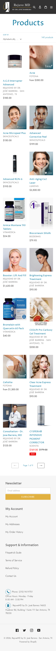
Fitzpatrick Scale (13, 552)
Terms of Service (13, 560)
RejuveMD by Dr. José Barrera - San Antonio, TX (32, 638)
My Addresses (12, 524)
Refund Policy (12, 568)
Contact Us (10, 576)
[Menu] (51, 7)
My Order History (14, 532)
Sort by (6, 35)
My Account (11, 516)
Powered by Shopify (28, 641)
